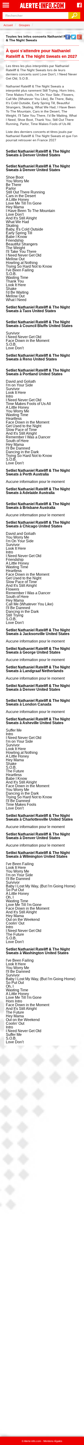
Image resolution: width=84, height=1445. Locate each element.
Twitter (73, 37)
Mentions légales (52, 1441)
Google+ (79, 37)
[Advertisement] (42, 1239)
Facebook (67, 37)
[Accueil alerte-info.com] (42, 6)
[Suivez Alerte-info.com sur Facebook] (79, 5)
